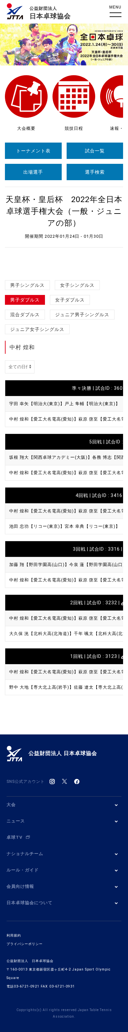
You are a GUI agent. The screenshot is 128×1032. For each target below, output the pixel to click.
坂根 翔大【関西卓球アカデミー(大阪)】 (50, 457)
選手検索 (95, 172)
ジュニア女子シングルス (37, 329)
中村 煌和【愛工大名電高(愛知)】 (43, 419)
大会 (11, 804)
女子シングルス (77, 285)
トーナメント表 (33, 150)
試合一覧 (95, 150)
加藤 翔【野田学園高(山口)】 (39, 564)
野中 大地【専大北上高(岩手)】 (41, 687)
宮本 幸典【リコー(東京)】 (92, 526)
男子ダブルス (25, 299)
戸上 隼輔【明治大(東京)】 (92, 403)
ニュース (16, 820)
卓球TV (15, 837)
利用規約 (14, 935)
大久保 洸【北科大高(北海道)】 (41, 633)
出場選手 (33, 172)
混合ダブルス (25, 314)
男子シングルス (27, 285)
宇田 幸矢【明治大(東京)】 (37, 403)
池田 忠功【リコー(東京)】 (37, 526)
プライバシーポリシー (25, 944)
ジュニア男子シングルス (82, 314)
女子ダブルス (70, 299)
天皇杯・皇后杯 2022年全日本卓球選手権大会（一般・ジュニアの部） (64, 211)
